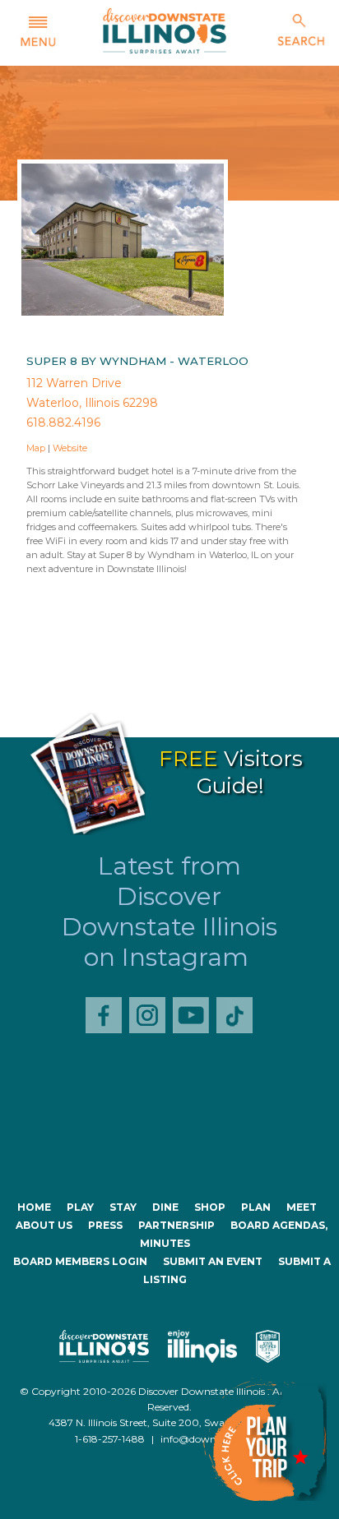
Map (35, 448)
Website (70, 448)
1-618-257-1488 (110, 1439)
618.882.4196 (63, 422)
